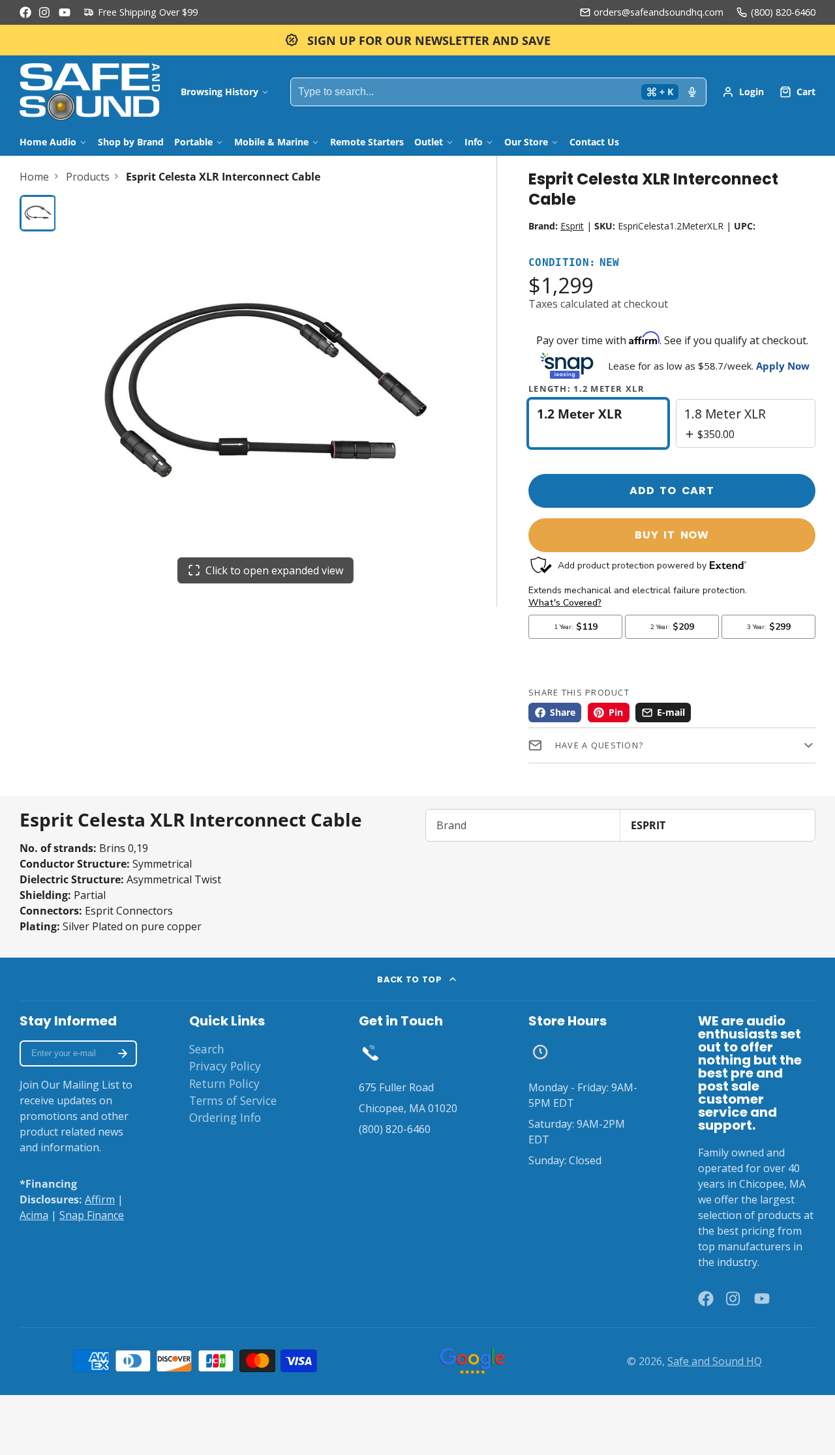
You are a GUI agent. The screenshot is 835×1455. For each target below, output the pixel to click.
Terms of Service (233, 1100)
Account (743, 92)
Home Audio (48, 142)
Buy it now (672, 534)
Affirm (100, 1199)
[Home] (90, 92)
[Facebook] (25, 12)
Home (34, 176)
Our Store (526, 142)
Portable (193, 142)
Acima (34, 1215)
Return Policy (224, 1083)
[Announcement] (417, 40)
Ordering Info (225, 1117)
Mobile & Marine (271, 142)
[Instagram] (45, 12)
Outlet (428, 142)
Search (206, 1049)
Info (473, 142)
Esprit (572, 226)
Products (88, 176)
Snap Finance (91, 1215)
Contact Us (594, 142)
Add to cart (672, 490)
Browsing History (219, 91)
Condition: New (574, 263)
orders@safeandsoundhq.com (658, 12)
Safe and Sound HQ (714, 1361)
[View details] (370, 1052)
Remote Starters (367, 142)
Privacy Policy (225, 1066)
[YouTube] (64, 12)
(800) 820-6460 (783, 12)
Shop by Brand (131, 142)
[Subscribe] (122, 1053)
